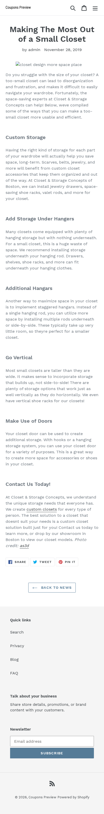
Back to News (56, 587)
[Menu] (95, 7)
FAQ (14, 673)
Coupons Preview (42, 797)
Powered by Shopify (73, 797)
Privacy (17, 645)
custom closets (42, 509)
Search (17, 632)
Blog (14, 659)
